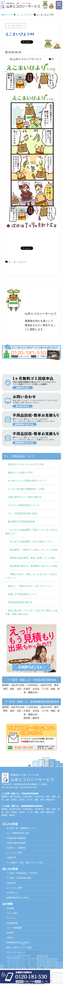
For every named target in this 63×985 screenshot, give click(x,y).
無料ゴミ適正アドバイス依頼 (19, 947)
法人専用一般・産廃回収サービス (20, 828)
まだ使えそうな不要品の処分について (27, 480)
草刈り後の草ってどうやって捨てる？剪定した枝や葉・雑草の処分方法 (31, 612)
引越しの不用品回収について (22, 594)
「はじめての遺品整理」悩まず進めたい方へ (30, 541)
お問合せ (10, 938)
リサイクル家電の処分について (23, 505)
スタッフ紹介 (12, 913)
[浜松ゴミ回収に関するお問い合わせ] (31, 737)
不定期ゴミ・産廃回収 (16, 848)
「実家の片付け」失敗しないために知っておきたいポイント (31, 576)
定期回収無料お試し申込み (18, 897)
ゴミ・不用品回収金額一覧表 (22, 513)
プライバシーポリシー (16, 952)
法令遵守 (10, 933)
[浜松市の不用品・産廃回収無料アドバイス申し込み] (31, 382)
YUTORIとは (11, 893)
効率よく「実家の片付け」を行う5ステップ (30, 586)
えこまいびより (17, 261)
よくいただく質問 (14, 853)
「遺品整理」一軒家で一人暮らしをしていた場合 (33, 549)
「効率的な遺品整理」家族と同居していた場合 (31, 558)
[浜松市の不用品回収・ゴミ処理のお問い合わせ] (31, 400)
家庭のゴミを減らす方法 (20, 472)
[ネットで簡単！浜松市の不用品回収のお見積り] (31, 648)
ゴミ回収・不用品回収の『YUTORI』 (22, 873)
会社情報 (10, 908)
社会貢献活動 (12, 923)
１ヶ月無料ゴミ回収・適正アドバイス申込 (24, 862)
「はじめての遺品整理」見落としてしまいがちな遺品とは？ (31, 531)
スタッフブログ (13, 957)
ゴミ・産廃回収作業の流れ (18, 833)
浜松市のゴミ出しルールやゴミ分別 (26, 464)
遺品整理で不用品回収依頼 (21, 521)
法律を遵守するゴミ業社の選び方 (25, 497)
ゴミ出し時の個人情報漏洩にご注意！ (27, 489)
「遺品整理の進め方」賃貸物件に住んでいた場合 (33, 566)
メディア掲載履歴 (14, 928)
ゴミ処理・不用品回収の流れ (19, 878)
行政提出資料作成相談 (16, 843)
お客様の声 (11, 857)
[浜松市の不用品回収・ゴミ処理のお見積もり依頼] (31, 419)
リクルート (11, 918)
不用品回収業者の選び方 (20, 602)
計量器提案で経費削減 (16, 838)
